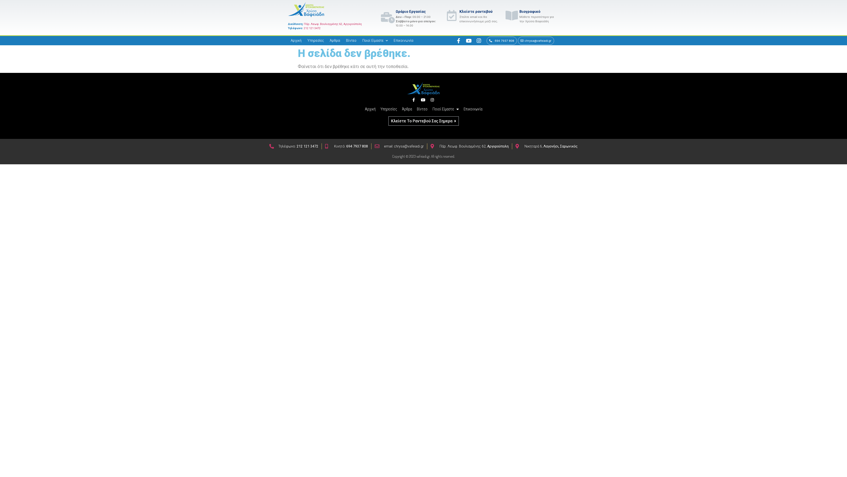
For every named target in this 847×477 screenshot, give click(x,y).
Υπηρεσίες (315, 40)
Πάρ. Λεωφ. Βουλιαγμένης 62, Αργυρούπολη (333, 24)
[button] (423, 121)
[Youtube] (469, 41)
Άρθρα (335, 40)
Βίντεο (351, 40)
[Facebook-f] (458, 41)
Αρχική (296, 40)
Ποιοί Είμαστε (373, 40)
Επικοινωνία (403, 40)
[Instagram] (479, 41)
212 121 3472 (312, 28)
